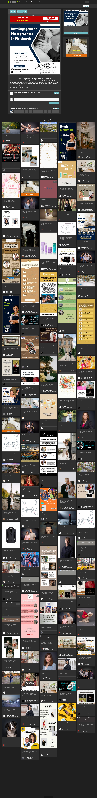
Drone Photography (29, 472)
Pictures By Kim (9, 291)
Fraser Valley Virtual (85, 247)
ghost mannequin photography (12, 558)
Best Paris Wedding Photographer (69, 371)
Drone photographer (85, 481)
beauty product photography (49, 269)
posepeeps (27, 573)
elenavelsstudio (46, 268)
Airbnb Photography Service (87, 248)
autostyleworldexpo (10, 715)
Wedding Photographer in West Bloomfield (15, 236)
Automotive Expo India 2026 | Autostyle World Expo (16, 716)
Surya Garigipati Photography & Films (70, 274)
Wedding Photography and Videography (33, 312)
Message (33, 1)
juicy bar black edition (11, 615)
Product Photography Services (68, 729)
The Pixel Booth (46, 324)
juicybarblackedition (11, 614)
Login (86, 1)
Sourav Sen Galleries (85, 378)
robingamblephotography (86, 209)
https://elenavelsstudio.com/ (12, 795)
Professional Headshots (86, 438)
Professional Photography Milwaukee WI (52, 325)
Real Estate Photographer (86, 181)
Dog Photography (47, 230)
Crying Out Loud (46, 139)
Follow (57, 93)
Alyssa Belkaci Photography (87, 156)
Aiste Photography (66, 330)
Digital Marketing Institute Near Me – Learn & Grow (54, 206)
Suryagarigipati (65, 275)
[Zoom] (22, 11)
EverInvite (45, 176)
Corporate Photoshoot (67, 567)
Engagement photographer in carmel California (16, 668)
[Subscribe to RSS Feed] (37, 2)
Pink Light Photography (30, 176)
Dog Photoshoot (84, 635)
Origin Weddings (28, 311)
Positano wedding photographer (88, 157)
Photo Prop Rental (28, 574)
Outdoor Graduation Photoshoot (69, 219)
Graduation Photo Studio (30, 441)
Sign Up (86, 6)
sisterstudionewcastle (67, 581)
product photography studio (68, 533)
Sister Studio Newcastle (67, 582)
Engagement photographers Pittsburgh (38, 80)
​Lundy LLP (27, 332)
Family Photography (66, 430)
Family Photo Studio (29, 142)
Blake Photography (10, 169)
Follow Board (56, 108)
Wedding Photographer (30, 177)
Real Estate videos (47, 140)
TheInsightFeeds (46, 205)
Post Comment (54, 103)
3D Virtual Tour (84, 296)
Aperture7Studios (47, 788)
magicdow (8, 140)
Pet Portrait (8, 141)
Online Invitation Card (48, 177)
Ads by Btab (34, 15)
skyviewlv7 (27, 471)
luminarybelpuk (65, 244)
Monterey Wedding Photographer (50, 391)
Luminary (64, 245)
